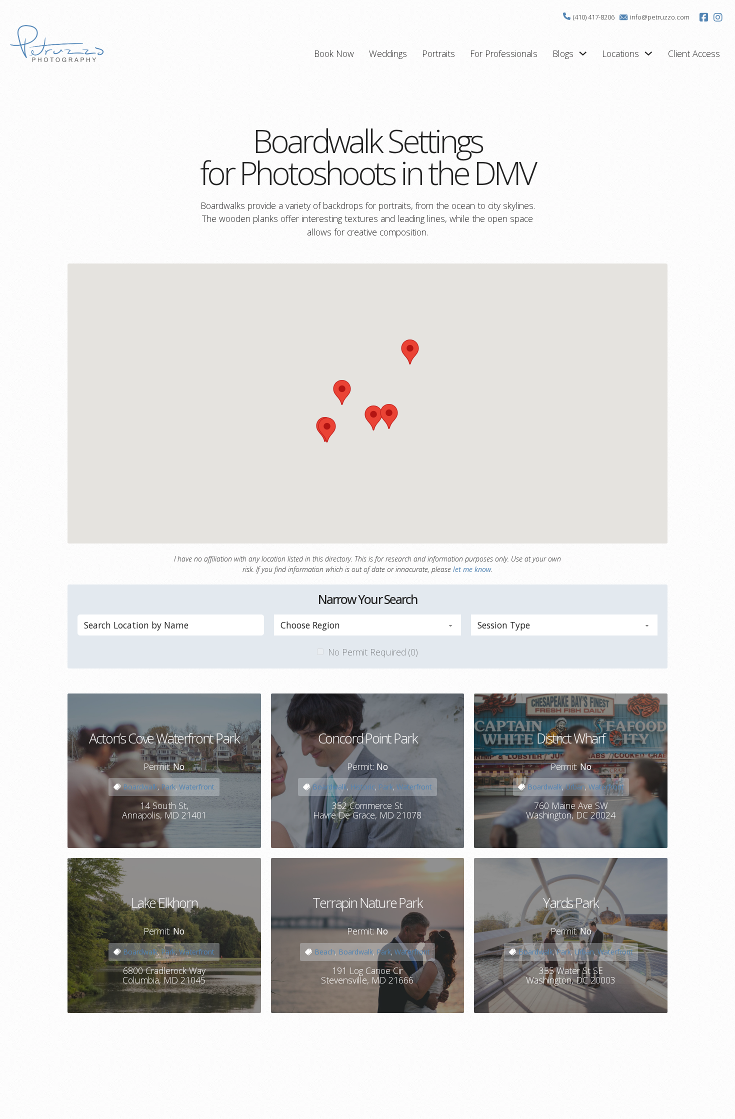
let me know (472, 569)
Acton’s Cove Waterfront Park (164, 738)
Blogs (563, 54)
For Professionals (504, 54)
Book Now (334, 54)
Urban (575, 787)
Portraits (438, 54)
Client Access (694, 54)
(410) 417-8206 (593, 17)
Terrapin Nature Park (367, 903)
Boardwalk (140, 787)
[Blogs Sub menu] (583, 53)
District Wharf (570, 738)
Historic (362, 787)
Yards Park (570, 903)
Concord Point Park (368, 738)
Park (168, 787)
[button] (373, 418)
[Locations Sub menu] (648, 53)
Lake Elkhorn (164, 903)
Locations (620, 54)
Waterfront (196, 787)
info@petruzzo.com (660, 17)
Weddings (388, 54)
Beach (324, 951)
